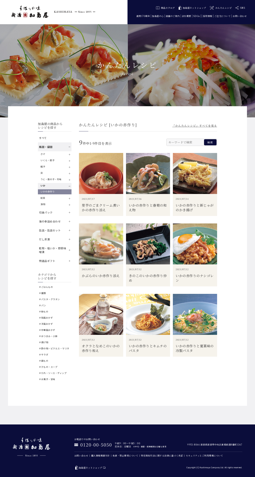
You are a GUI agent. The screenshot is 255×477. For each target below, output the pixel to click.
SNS (242, 7)
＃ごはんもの (46, 286)
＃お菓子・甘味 (47, 379)
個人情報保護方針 (100, 455)
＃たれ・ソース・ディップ (52, 373)
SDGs (196, 16)
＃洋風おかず (46, 323)
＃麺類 (42, 293)
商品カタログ (168, 7)
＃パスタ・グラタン (49, 299)
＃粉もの (43, 311)
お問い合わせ (240, 16)
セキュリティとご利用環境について (204, 455)
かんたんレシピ (223, 7)
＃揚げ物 (43, 342)
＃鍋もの (43, 360)
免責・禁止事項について (125, 455)
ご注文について (222, 16)
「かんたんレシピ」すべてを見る (194, 125)
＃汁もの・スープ (48, 366)
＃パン (42, 305)
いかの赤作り (48, 191)
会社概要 (186, 16)
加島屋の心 (158, 16)
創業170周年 (143, 16)
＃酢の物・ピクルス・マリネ (54, 348)
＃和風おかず (46, 317)
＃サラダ (43, 354)
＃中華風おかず (47, 329)
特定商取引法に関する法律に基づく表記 (162, 455)
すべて (43, 138)
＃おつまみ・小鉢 (48, 336)
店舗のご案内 (173, 16)
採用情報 (207, 16)
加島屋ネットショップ (194, 7)
